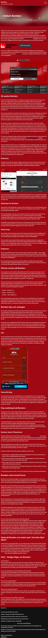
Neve (18, 623)
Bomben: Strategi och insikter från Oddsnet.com (12, 614)
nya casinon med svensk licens (36, 519)
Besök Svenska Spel (25, 45)
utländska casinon (28, 38)
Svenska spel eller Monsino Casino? (9, 612)
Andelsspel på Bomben (41, 423)
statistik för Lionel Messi (32, 138)
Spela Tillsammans (34, 436)
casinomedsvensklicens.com (15, 109)
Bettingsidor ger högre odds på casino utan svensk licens (14, 618)
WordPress (28, 623)
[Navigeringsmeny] (45, 3)
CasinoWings (19, 53)
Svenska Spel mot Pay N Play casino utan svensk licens (14, 616)
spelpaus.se (4, 636)
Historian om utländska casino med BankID (11, 621)
